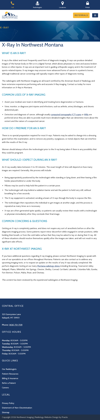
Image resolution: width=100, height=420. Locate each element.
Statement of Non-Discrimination (17, 407)
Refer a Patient (9, 383)
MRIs (86, 114)
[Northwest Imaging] (10, 15)
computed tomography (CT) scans (66, 114)
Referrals (81, 15)
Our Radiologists (9, 369)
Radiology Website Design (46, 417)
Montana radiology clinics (48, 266)
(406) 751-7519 (15, 325)
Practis (65, 417)
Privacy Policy (8, 403)
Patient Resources (10, 374)
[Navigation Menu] (95, 15)
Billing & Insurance (10, 378)
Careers (5, 387)
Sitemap (5, 412)
